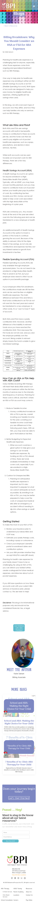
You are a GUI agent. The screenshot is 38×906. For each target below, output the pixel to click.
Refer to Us (33, 1)
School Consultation (7, 900)
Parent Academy (18, 892)
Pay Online (11, 1)
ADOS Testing (17, 888)
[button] (34, 6)
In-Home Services (7, 891)
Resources (29, 888)
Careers (26, 1)
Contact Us (19, 1)
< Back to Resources (10, 26)
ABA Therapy (5, 888)
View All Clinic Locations (19, 875)
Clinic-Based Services (6, 896)
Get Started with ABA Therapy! (19, 628)
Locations (16, 895)
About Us (29, 892)
